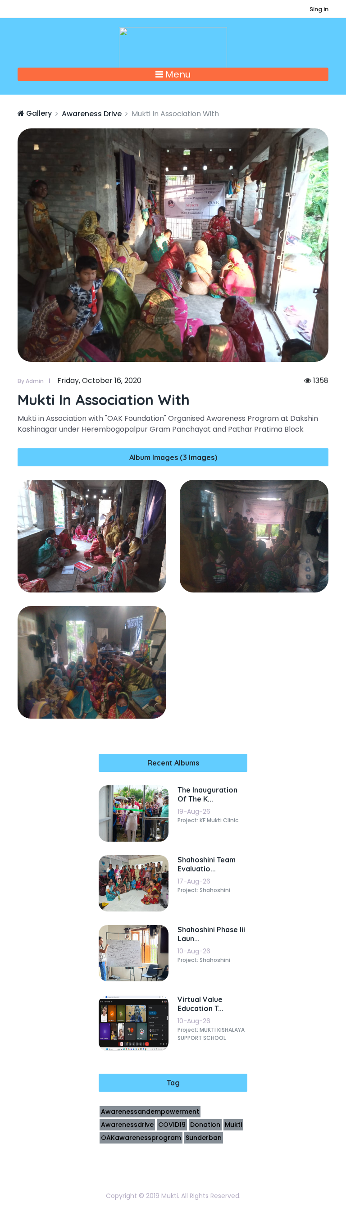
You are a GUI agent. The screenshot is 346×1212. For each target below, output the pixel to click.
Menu (177, 74)
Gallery (38, 113)
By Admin (31, 381)
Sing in (319, 9)
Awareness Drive (92, 114)
